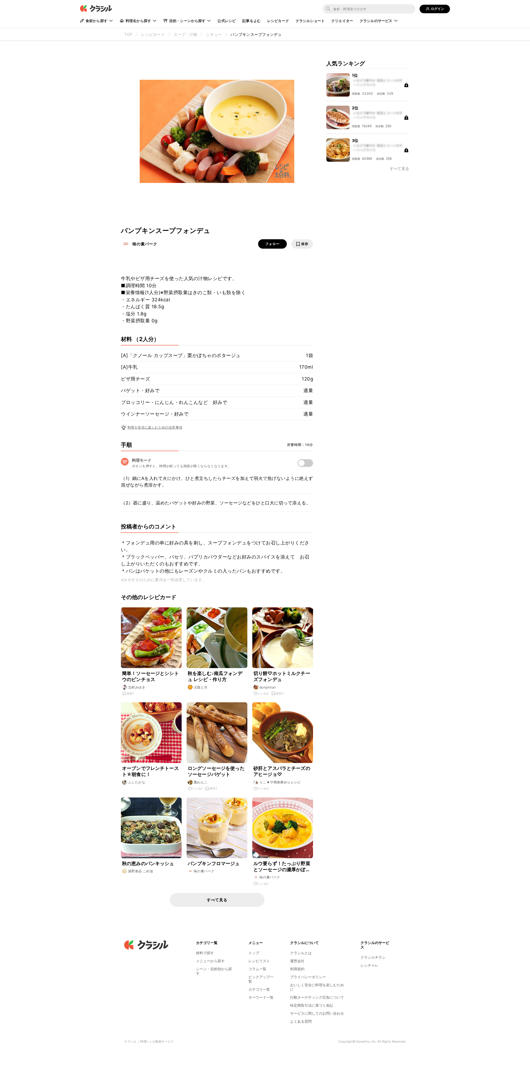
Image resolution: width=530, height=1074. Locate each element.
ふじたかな (136, 782)
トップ (253, 953)
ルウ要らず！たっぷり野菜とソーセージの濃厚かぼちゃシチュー (281, 867)
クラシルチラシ (373, 957)
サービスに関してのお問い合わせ (317, 1013)
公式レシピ (227, 20)
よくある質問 (301, 1021)
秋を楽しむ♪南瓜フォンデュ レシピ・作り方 (215, 676)
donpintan (267, 687)
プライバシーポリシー (308, 977)
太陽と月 (201, 687)
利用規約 (297, 969)
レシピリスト (259, 961)
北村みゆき (136, 687)
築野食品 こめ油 (140, 871)
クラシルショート (310, 20)
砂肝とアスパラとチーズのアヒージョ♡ (281, 771)
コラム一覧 (257, 969)
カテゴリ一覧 (259, 989)
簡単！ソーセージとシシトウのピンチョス (150, 676)
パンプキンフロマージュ (214, 863)
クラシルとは (301, 953)
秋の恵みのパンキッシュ (148, 863)
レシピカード (278, 20)
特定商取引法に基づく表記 (311, 1005)
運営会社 (297, 961)
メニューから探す (210, 961)
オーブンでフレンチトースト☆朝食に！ (150, 771)
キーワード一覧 (261, 997)
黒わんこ (201, 782)
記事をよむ (251, 20)
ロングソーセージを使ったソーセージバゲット (216, 771)
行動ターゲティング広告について (317, 997)
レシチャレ (369, 965)
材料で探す (205, 953)
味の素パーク (144, 243)
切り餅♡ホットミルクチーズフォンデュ (281, 676)
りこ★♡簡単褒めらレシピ (280, 782)
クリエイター (342, 20)
